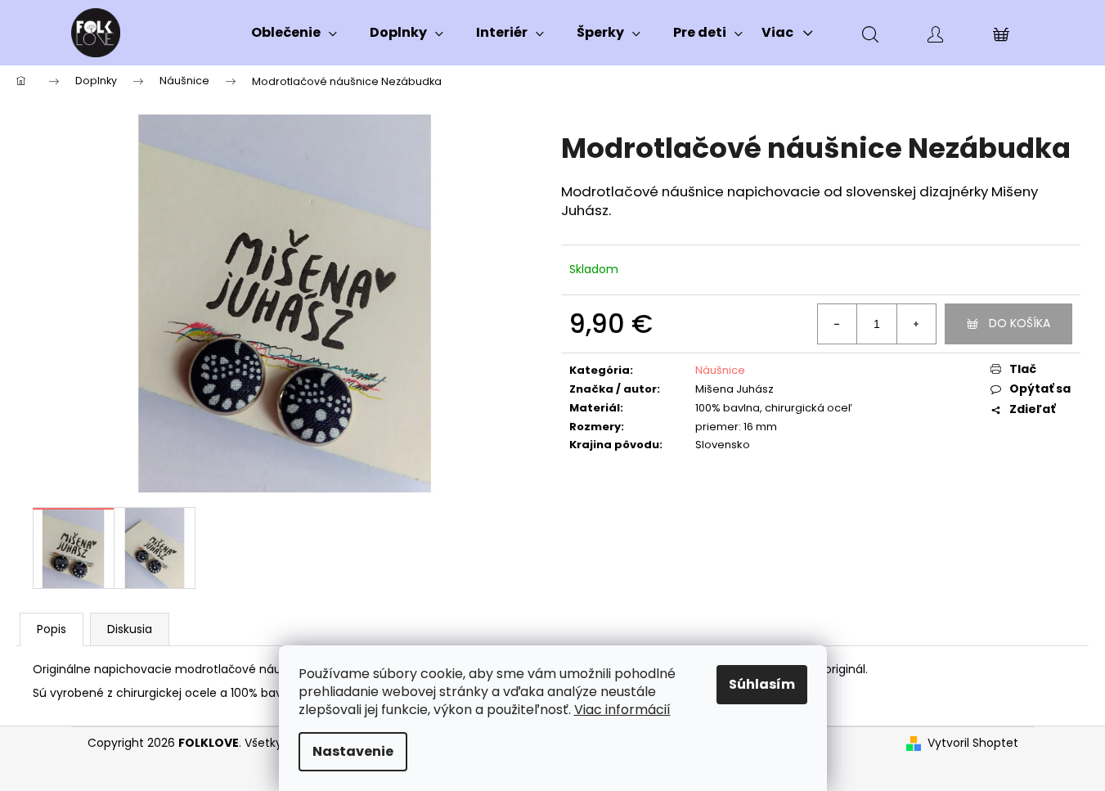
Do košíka (1019, 323)
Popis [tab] (51, 629)
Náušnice (720, 370)
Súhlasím (762, 684)
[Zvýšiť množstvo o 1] (916, 324)
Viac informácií (622, 709)
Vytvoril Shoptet (973, 743)
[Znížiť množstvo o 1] (837, 324)
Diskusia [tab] (129, 629)
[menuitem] (294, 32)
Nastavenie (352, 751)
